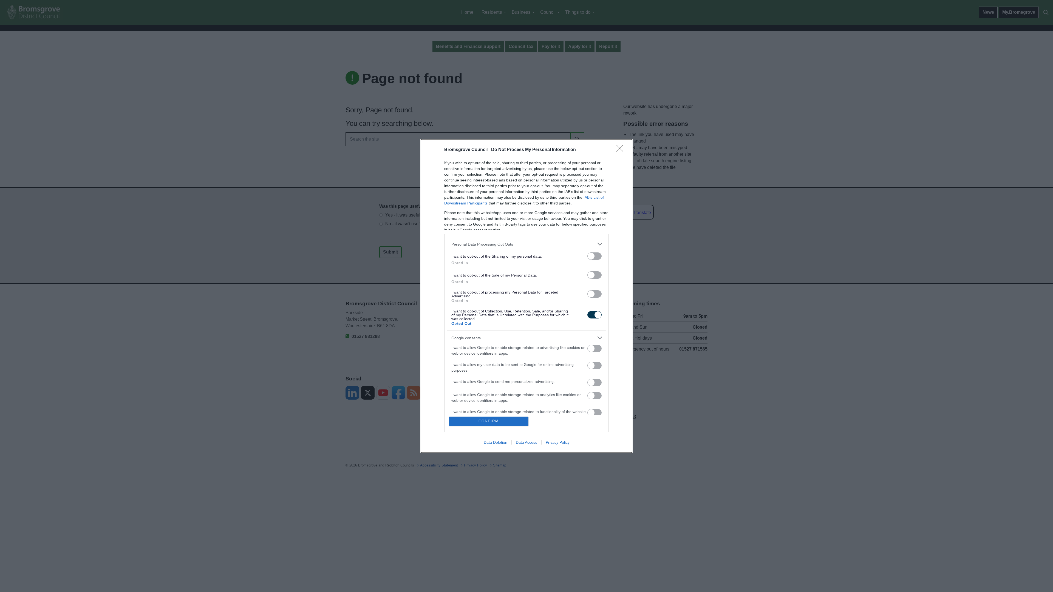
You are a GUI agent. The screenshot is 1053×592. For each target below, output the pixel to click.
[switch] (594, 256)
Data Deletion (495, 442)
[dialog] (526, 296)
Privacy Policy (558, 442)
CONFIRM (489, 421)
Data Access (526, 442)
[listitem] (526, 244)
